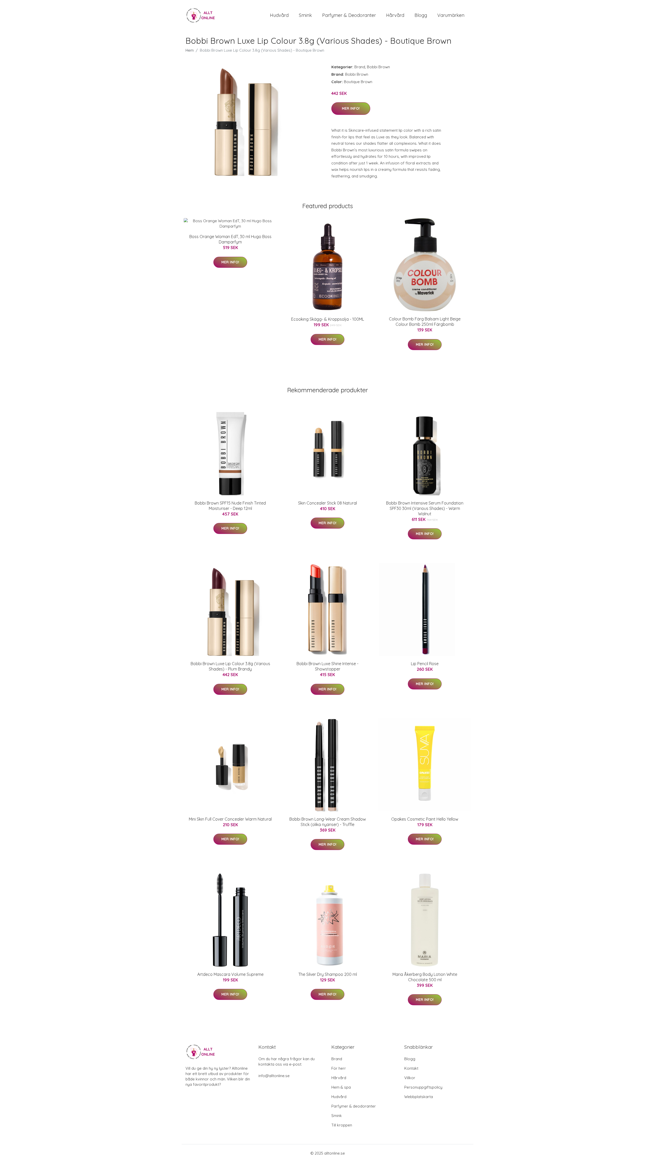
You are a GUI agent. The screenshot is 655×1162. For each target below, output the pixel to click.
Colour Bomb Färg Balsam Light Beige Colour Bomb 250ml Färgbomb (425, 321)
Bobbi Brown (378, 66)
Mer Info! (351, 108)
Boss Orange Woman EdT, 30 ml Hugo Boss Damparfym (230, 239)
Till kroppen (341, 1125)
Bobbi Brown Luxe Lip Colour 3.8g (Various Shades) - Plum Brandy (230, 666)
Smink (305, 15)
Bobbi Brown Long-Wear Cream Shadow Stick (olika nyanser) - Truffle (327, 822)
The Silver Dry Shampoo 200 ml (327, 974)
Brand (359, 66)
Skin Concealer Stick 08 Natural (327, 503)
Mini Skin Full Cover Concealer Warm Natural (230, 819)
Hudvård (279, 15)
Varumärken (450, 15)
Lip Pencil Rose (425, 663)
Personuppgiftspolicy (423, 1087)
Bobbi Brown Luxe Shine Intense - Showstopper (327, 666)
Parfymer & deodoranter (349, 15)
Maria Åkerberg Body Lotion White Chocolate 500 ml (424, 977)
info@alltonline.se (274, 1075)
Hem (189, 50)
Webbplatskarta (418, 1096)
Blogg (420, 15)
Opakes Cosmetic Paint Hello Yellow (424, 819)
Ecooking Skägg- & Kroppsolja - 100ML (327, 319)
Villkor (409, 1077)
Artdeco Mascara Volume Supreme (230, 974)
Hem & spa (341, 1087)
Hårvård (395, 15)
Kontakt (411, 1068)
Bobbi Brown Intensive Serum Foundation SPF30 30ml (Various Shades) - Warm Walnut (424, 508)
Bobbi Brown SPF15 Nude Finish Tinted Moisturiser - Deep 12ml (230, 505)
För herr (338, 1068)
